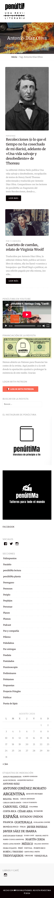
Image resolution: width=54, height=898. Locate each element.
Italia (23, 827)
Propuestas (8, 685)
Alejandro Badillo (25, 780)
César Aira (25, 811)
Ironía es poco (10, 827)
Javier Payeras (37, 826)
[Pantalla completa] (48, 325)
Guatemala (23, 822)
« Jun (5, 764)
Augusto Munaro (34, 794)
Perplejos (7, 600)
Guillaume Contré (42, 822)
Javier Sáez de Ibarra (19, 831)
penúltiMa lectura (12, 570)
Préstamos (8, 679)
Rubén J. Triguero (13, 851)
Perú (20, 848)
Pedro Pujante (10, 848)
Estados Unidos (31, 816)
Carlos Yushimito (30, 802)
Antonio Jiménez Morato (24, 788)
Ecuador (38, 811)
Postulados (8, 661)
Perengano (8, 582)
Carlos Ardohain (27, 799)
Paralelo (7, 564)
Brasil (16, 799)
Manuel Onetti (41, 836)
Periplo (6, 594)
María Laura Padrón (11, 844)
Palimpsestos (10, 558)
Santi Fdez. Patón (32, 852)
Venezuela (40, 855)
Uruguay (29, 856)
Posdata (7, 655)
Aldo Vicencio (9, 780)
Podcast (7, 625)
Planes (6, 612)
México (27, 844)
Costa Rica (9, 811)
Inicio (14, 57)
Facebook (9, 526)
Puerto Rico (39, 848)
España (10, 816)
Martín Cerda (35, 839)
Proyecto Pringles (12, 691)
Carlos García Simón (12, 803)
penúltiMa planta (12, 576)
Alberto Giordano (30, 776)
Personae (10, 136)
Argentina (14, 794)
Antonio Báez (11, 783)
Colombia (33, 807)
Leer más (13, 198)
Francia (8, 822)
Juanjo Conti (29, 835)
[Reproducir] (6, 325)
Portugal (28, 848)
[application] (27, 314)
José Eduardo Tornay (13, 836)
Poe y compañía (13, 241)
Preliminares (9, 673)
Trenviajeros (13, 855)
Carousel (10, 806)
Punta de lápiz (10, 703)
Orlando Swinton (41, 844)
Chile (23, 806)
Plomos (7, 619)
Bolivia (7, 799)
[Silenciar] (43, 325)
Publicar (7, 697)
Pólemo (7, 637)
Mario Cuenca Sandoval (13, 839)
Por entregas (9, 649)
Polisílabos (8, 643)
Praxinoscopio (10, 667)
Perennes (7, 588)
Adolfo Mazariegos (12, 777)
